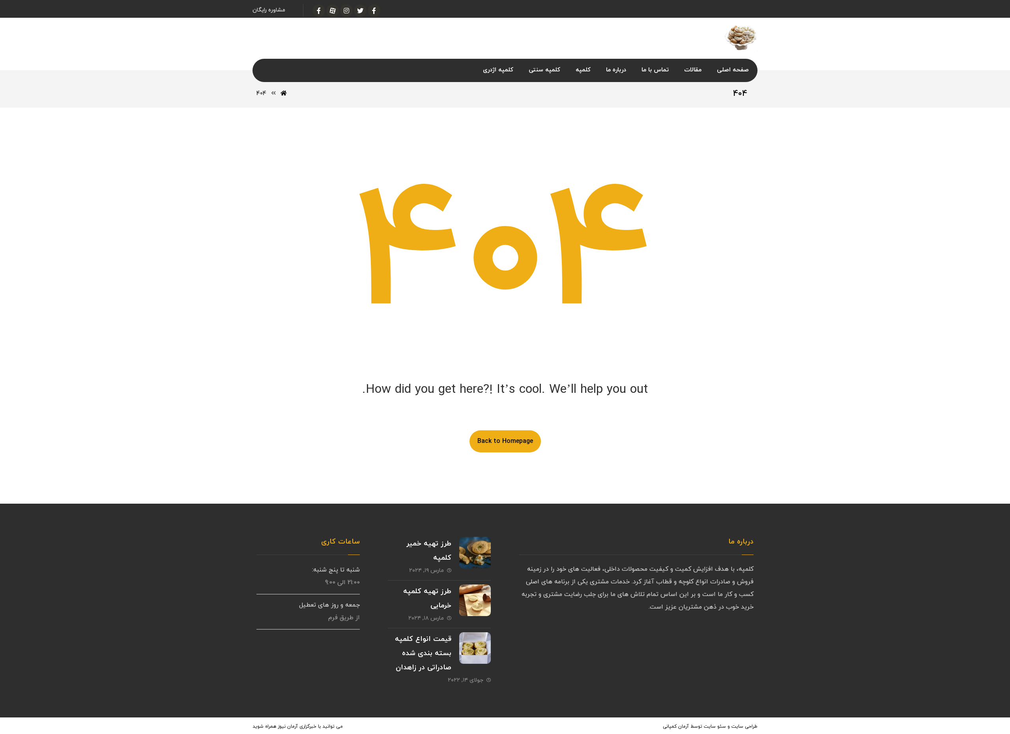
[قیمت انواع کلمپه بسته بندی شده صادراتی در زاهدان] (475, 648)
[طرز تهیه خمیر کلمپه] (475, 552)
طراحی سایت (744, 726)
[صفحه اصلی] (284, 93)
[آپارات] (332, 10)
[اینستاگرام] (346, 10)
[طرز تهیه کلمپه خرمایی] (475, 600)
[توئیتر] (360, 10)
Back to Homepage (505, 441)
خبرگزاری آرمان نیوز (297, 726)
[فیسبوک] (374, 10)
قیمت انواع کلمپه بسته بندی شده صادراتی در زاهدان (423, 653)
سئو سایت (715, 726)
